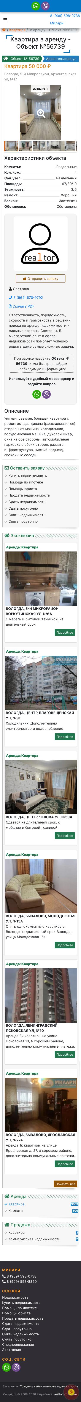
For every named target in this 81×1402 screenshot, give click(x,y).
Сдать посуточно (17, 1329)
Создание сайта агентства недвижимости (49, 1386)
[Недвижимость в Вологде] (4, 29)
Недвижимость (15, 1297)
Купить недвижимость (21, 1302)
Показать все (65, 1184)
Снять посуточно (17, 1339)
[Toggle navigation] (4, 19)
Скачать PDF (22, 306)
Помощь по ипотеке (19, 1308)
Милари (57, 23)
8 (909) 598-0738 (65, 16)
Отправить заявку (42, 278)
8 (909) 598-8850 (21, 1281)
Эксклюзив (11, 1350)
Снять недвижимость (20, 1334)
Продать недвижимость (23, 1318)
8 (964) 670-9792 (27, 297)
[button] (40, 110)
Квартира (17, 30)
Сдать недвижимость (20, 1323)
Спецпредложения (18, 1344)
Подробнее (65, 632)
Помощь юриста (16, 1313)
